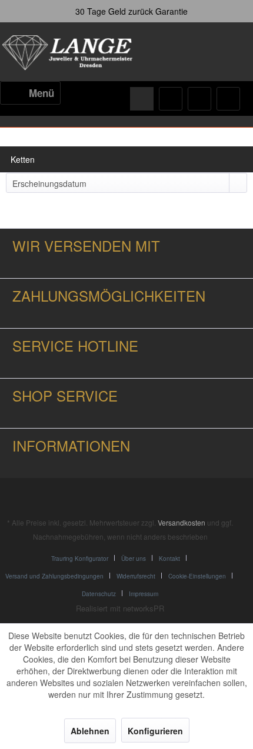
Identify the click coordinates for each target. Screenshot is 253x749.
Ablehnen (90, 731)
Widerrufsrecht (135, 576)
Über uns (133, 558)
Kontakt (169, 558)
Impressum (143, 594)
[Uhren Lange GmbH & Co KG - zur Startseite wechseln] (68, 53)
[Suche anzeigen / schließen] (142, 99)
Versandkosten (181, 522)
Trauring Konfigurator (79, 558)
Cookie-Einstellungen (197, 576)
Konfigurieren (155, 731)
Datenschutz (99, 594)
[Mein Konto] (199, 99)
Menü (41, 93)
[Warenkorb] (228, 99)
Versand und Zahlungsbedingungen (54, 576)
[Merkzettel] (170, 99)
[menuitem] (30, 93)
